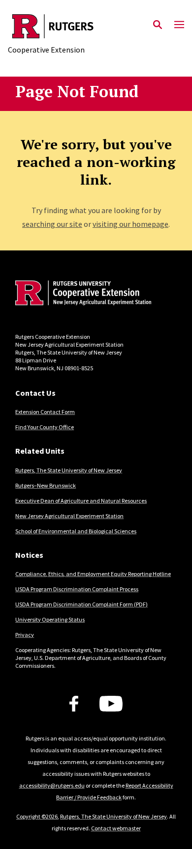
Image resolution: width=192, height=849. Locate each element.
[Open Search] (157, 25)
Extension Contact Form (45, 411)
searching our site (52, 224)
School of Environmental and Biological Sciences (75, 531)
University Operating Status (50, 619)
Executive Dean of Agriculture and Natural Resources (81, 500)
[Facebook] (73, 704)
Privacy (24, 634)
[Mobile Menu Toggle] (179, 25)
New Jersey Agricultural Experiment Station (69, 516)
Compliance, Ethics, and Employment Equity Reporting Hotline (93, 573)
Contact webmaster (116, 828)
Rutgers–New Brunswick (45, 485)
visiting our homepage (130, 224)
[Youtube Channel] (111, 704)
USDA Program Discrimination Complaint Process (76, 589)
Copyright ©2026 (37, 816)
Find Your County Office (44, 427)
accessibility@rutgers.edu (52, 785)
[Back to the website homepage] (53, 26)
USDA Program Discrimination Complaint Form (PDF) (81, 604)
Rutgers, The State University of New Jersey (68, 470)
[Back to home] (81, 294)
